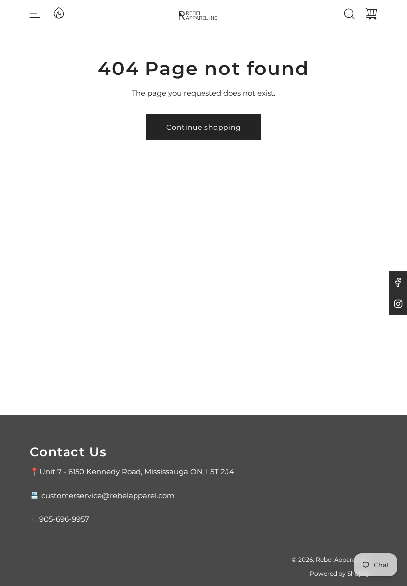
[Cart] (371, 14)
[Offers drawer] (58, 12)
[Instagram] (398, 304)
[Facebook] (398, 282)
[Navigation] (34, 13)
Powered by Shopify (340, 573)
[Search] (349, 14)
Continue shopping (203, 127)
